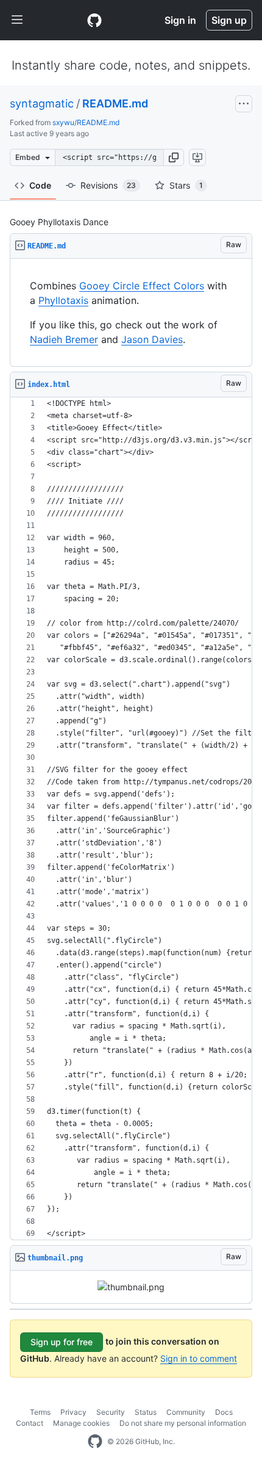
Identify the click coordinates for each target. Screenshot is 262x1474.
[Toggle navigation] (17, 20)
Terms (40, 1412)
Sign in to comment (198, 1358)
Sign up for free (61, 1342)
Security (110, 1412)
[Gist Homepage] (94, 20)
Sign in (180, 20)
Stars (186, 185)
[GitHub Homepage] (95, 1442)
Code (40, 185)
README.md (115, 103)
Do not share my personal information (182, 1423)
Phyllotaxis (63, 300)
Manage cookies (81, 1423)
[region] (131, 313)
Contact (29, 1423)
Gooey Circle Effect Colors (141, 286)
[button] (173, 157)
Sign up (229, 20)
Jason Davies (152, 339)
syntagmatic (42, 103)
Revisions (108, 185)
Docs (224, 1412)
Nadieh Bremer (64, 339)
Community (185, 1412)
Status (146, 1412)
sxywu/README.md (85, 122)
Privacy (73, 1412)
